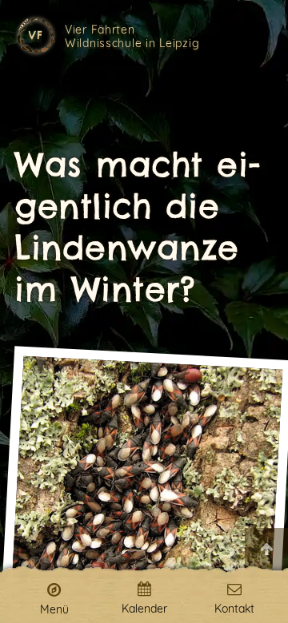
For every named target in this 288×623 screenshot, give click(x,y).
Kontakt (234, 607)
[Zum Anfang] (266, 549)
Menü (54, 609)
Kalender (144, 607)
